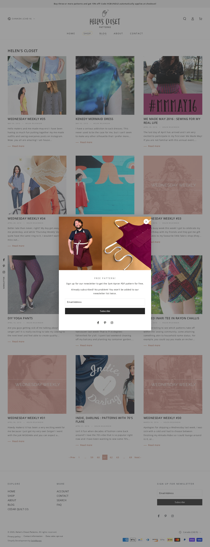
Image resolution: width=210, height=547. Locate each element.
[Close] (146, 221)
